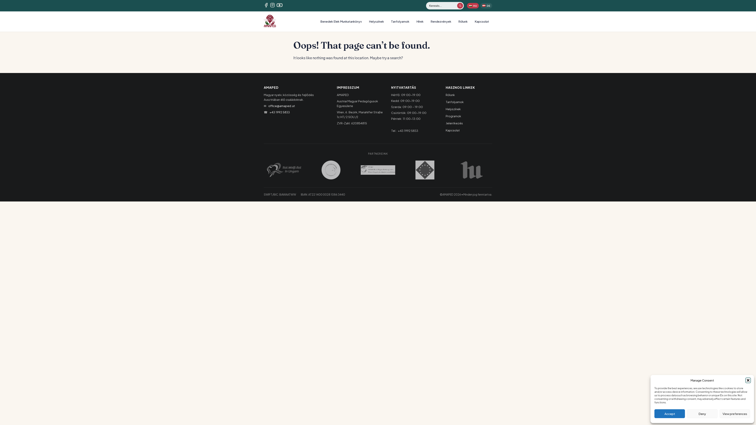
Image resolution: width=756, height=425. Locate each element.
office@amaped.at (281, 106)
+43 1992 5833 (280, 112)
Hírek (419, 21)
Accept (669, 414)
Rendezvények (441, 21)
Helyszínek (376, 21)
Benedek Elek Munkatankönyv (341, 21)
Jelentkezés (454, 123)
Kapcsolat (482, 21)
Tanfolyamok (400, 21)
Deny (702, 414)
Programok (453, 116)
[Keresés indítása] (460, 6)
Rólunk (463, 21)
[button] (748, 380)
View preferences (735, 414)
